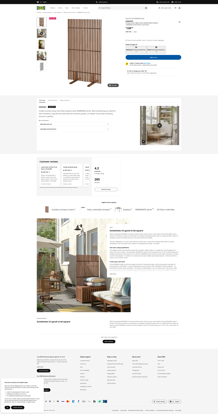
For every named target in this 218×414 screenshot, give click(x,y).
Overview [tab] (42, 100)
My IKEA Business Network (139, 377)
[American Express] (73, 401)
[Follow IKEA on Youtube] (57, 401)
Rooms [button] (60, 8)
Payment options (112, 377)
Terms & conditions (150, 410)
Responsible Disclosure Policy (136, 410)
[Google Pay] (89, 401)
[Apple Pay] (84, 401)
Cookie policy (123, 410)
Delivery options (111, 370)
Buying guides (111, 373)
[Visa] (63, 401)
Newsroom (161, 367)
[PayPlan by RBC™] (105, 401)
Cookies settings (17, 407)
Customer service (85, 360)
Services (82, 373)
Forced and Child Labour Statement (164, 410)
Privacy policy (115, 410)
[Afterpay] (100, 401)
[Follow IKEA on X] (53, 401)
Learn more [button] (153, 73)
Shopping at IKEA (112, 360)
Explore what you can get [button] (150, 65)
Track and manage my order (140, 364)
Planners (82, 377)
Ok (7, 407)
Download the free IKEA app (115, 364)
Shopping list (135, 370)
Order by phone (111, 383)
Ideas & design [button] (76, 8)
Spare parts (83, 383)
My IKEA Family (136, 373)
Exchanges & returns (86, 386)
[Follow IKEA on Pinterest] (50, 401)
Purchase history (137, 367)
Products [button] (52, 8)
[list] (64, 175)
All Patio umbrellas (165, 209)
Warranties (83, 390)
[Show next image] (116, 53)
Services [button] (85, 8)
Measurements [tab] (65, 100)
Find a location (111, 367)
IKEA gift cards (111, 380)
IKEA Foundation (162, 377)
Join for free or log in (135, 65)
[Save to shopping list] (179, 22)
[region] (84, 52)
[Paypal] (78, 401)
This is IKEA (161, 360)
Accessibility (178, 410)
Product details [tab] (52, 100)
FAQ (81, 367)
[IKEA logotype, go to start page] (41, 8)
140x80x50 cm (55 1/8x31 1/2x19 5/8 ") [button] (137, 24)
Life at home (161, 370)
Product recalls (84, 380)
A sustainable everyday (164, 373)
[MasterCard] (68, 401)
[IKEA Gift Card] (94, 401)
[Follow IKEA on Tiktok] (46, 401)
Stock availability (84, 370)
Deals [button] (66, 8)
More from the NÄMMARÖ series (135, 18)
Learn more (40, 367)
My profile (135, 360)
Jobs (159, 364)
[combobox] (121, 8)
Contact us (83, 364)
